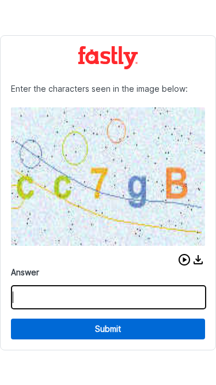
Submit (108, 329)
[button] (184, 260)
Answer (25, 272)
